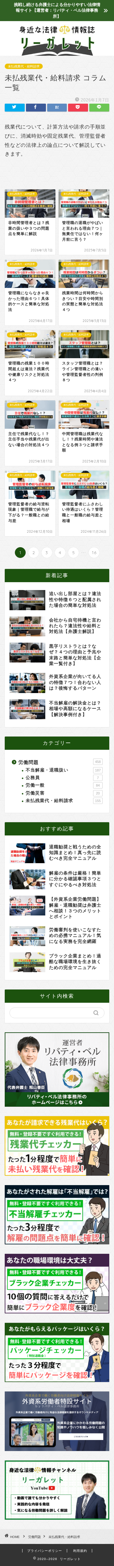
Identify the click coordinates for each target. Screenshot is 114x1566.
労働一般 (63, 785)
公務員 (62, 777)
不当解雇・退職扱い (63, 770)
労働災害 (63, 793)
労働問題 (59, 762)
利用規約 (80, 1550)
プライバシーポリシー (44, 1550)
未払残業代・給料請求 (24, 66)
